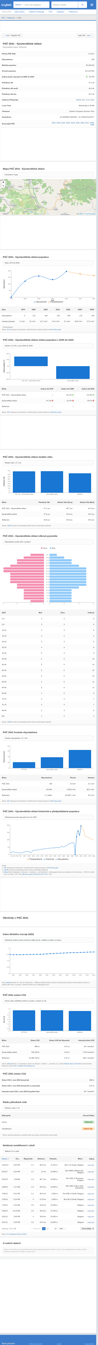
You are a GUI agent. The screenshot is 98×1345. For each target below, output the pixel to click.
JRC (8, 329)
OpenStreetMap (90, 214)
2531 (54, 123)
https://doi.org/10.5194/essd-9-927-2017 (35, 874)
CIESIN (9, 526)
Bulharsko (11, 18)
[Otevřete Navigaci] (92, 5)
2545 (77, 123)
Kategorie (60, 12)
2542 (63, 123)
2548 (92, 123)
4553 (92, 100)
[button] (3, 182)
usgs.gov (90, 1165)
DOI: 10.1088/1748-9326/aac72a (24, 1066)
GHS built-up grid (55, 329)
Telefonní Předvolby (36, 12)
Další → (62, 1229)
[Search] (82, 4)
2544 (73, 123)
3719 (88, 100)
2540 (58, 123)
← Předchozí (35, 1229)
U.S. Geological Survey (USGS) (16, 1234)
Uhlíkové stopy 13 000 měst (72, 1064)
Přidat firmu (73, 12)
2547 (87, 123)
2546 (82, 123)
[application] (48, 287)
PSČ (50, 12)
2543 (68, 123)
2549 (92, 125)
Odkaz (6, 872)
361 (83, 100)
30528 (78, 100)
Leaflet (80, 214)
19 (55, 1229)
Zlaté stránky (19, 12)
